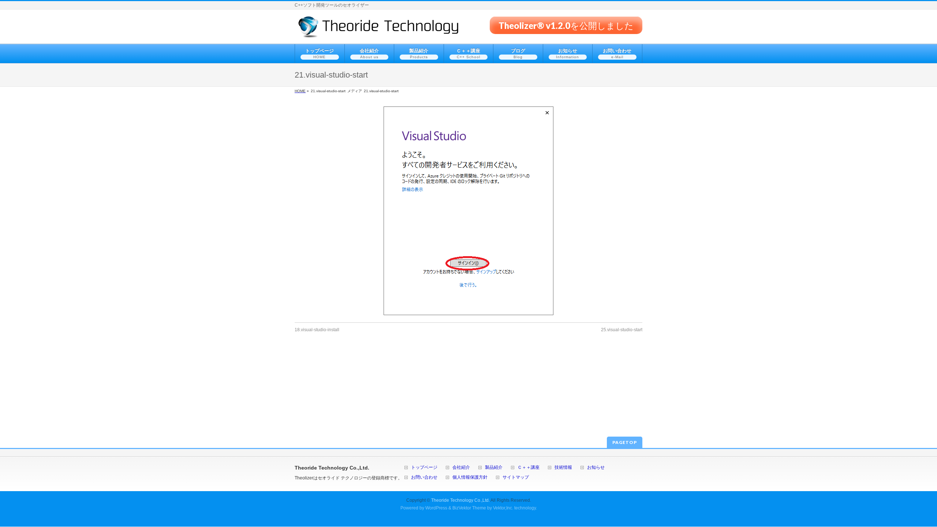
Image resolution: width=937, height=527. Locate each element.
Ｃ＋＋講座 (529, 467)
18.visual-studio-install (317, 329)
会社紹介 (461, 467)
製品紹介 (494, 467)
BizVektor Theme (469, 508)
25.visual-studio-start (621, 329)
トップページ (424, 467)
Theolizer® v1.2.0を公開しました (566, 25)
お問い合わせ (424, 477)
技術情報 (563, 467)
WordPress (436, 508)
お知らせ (596, 467)
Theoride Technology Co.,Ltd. (460, 500)
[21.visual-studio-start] (468, 210)
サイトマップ (516, 477)
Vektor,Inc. (503, 508)
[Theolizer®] (379, 30)
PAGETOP (624, 442)
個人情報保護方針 (470, 477)
